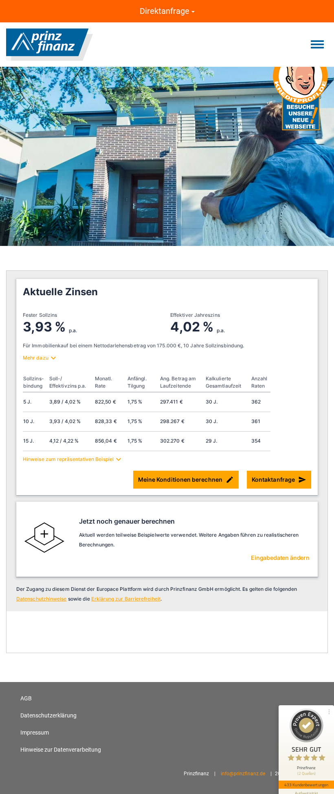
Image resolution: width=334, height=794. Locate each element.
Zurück (32, 140)
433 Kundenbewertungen (306, 784)
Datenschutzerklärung (48, 715)
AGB (26, 698)
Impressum (34, 732)
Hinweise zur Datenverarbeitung (60, 749)
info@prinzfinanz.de (243, 773)
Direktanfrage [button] (165, 11)
